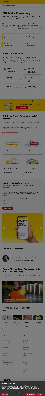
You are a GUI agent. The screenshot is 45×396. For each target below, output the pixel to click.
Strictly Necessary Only (30, 394)
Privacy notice (16, 392)
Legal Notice (21, 392)
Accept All (39, 394)
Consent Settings (5, 394)
